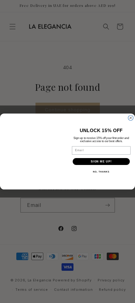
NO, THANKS (101, 172)
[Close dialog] (130, 118)
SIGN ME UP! (101, 161)
